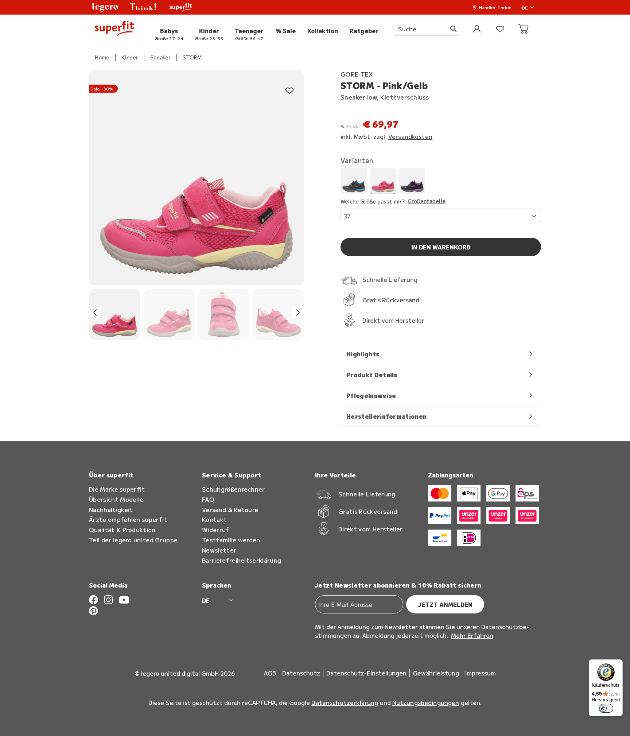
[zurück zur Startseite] (114, 29)
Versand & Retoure (230, 510)
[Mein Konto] (477, 29)
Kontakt (214, 519)
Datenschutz (301, 673)
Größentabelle (427, 201)
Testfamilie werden (231, 540)
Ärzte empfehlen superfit (128, 519)
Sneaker (160, 57)
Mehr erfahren (472, 635)
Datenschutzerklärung (344, 702)
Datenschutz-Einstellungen (366, 673)
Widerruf (215, 530)
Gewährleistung (436, 673)
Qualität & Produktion (122, 530)
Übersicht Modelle (116, 499)
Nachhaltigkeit (111, 510)
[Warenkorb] (523, 29)
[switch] (606, 708)
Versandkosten (410, 136)
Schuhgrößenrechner (233, 489)
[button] (105, 7)
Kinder (129, 57)
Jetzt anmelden (445, 604)
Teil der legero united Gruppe (133, 540)
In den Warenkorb (441, 247)
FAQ (208, 499)
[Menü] (618, 663)
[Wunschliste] (500, 29)
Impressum (480, 673)
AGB (270, 673)
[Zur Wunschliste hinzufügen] (289, 91)
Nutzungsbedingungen (425, 702)
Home (102, 57)
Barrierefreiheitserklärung (241, 560)
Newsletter (219, 550)
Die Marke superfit (117, 489)
